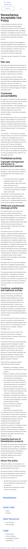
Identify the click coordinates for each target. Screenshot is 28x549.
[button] (21, 9)
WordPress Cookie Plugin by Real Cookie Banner (13, 548)
